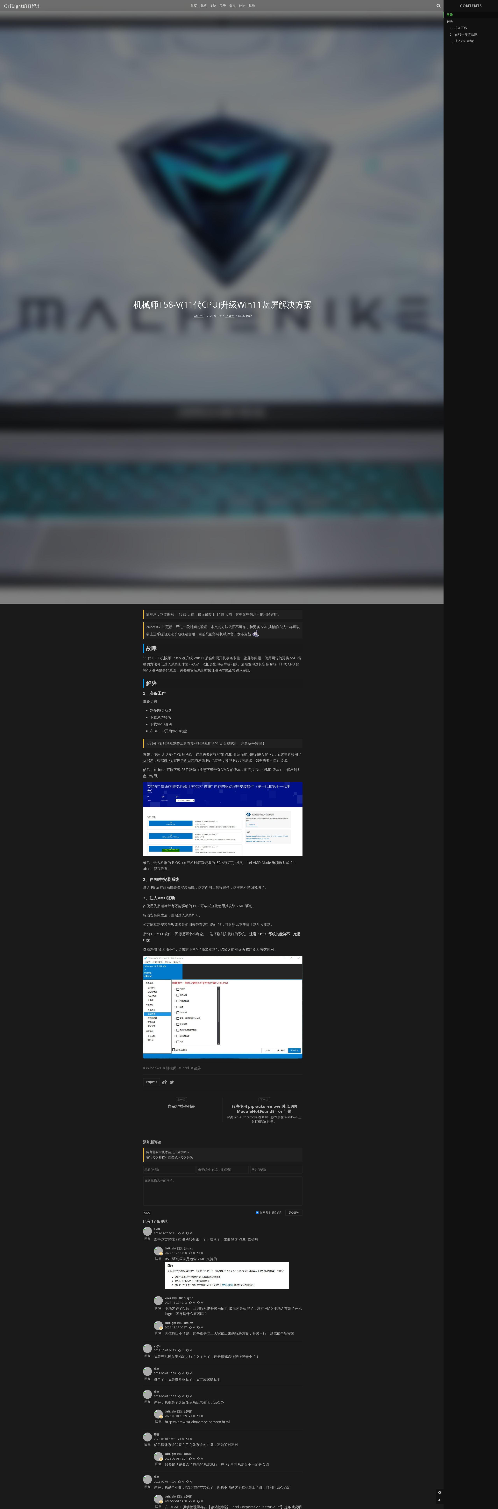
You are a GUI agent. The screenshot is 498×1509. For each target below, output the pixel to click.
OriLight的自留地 (22, 5)
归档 (203, 6)
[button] (438, 5)
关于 (223, 6)
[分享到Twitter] (172, 1082)
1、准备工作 (458, 28)
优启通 (148, 760)
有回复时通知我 (270, 1213)
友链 (213, 6)
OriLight (198, 316)
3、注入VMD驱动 (462, 41)
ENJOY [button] (151, 1082)
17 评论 (229, 316)
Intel (185, 1068)
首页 (194, 6)
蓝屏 (197, 1068)
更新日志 (188, 760)
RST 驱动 (188, 769)
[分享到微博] (164, 1082)
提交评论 (293, 1212)
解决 (450, 21)
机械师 (171, 1068)
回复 (147, 1239)
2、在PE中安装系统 (463, 34)
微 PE (168, 760)
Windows (153, 1068)
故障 (450, 15)
